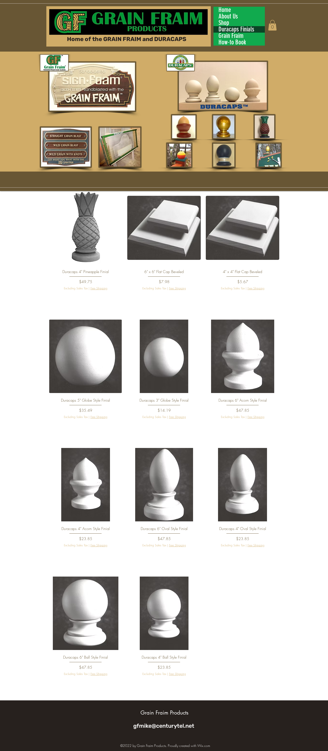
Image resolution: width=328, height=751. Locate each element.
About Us (228, 16)
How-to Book (232, 42)
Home (225, 10)
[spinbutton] (85, 298)
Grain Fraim (231, 36)
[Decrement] (52, 298)
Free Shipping (99, 288)
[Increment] (118, 298)
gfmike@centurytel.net (163, 725)
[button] (272, 25)
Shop (224, 23)
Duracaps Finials (236, 29)
